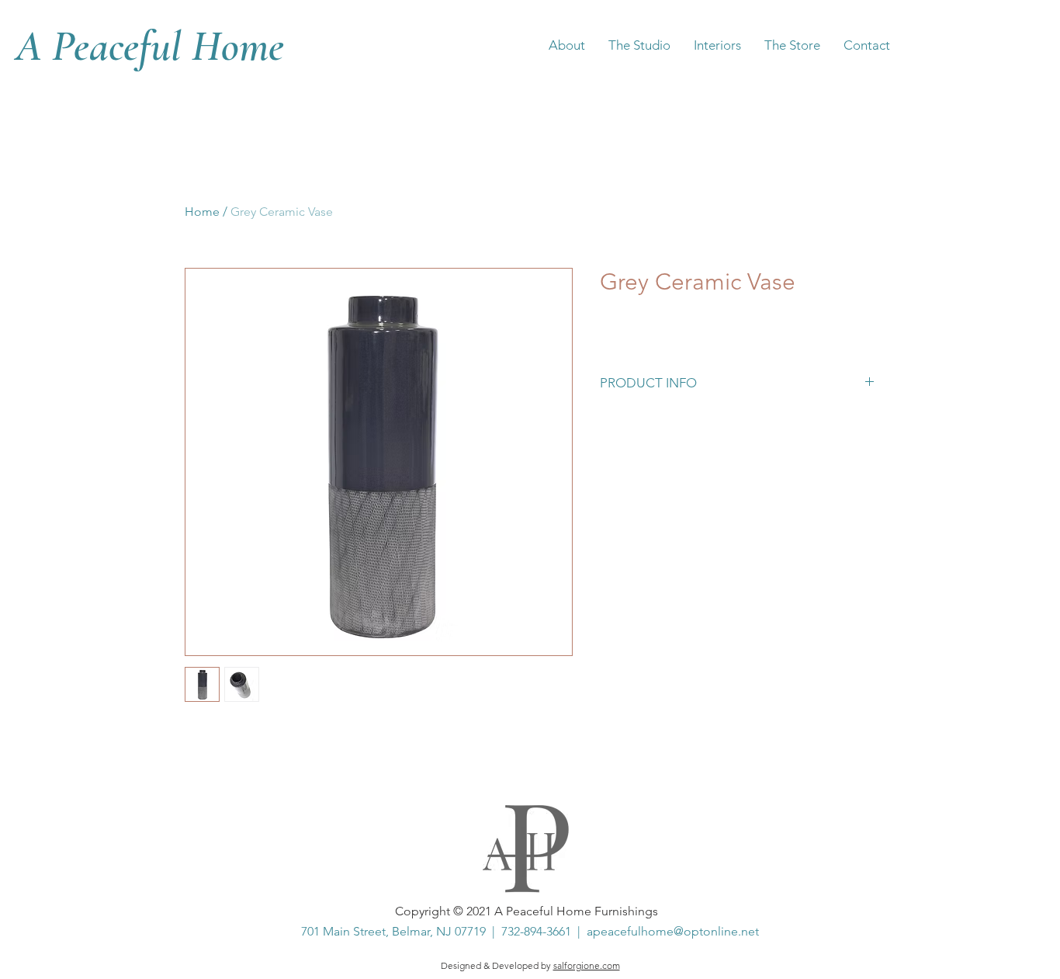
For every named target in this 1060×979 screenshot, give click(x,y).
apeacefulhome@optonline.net (673, 931)
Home (202, 211)
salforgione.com (586, 965)
